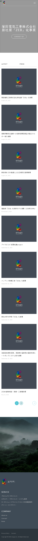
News (3, 521)
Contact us (19, 462)
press (22, 64)
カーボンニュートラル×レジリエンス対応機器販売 (16, 502)
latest (4, 64)
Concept (4, 518)
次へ (34, 403)
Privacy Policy (5, 533)
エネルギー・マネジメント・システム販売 (14, 499)
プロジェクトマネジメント (9, 496)
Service (5, 492)
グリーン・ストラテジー (8, 505)
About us (4, 515)
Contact (13, 533)
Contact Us (19, 36)
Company (6, 511)
